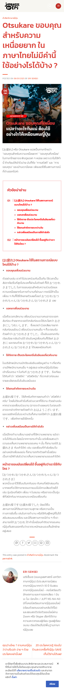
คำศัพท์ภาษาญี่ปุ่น (10, 18)
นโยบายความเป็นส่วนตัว (29, 670)
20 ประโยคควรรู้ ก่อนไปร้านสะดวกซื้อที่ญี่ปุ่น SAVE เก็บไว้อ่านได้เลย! (46, 649)
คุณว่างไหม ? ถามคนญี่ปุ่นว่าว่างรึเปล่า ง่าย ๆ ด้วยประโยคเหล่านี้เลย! (17, 649)
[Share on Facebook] (23, 543)
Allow (52, 684)
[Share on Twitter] (29, 543)
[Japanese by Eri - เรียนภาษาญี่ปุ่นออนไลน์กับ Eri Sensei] (14, 6)
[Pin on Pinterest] (41, 543)
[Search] (50, 6)
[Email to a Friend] (35, 543)
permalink (7, 558)
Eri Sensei (33, 78)
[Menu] (58, 6)
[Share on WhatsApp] (16, 543)
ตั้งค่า (14, 677)
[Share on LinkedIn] (47, 543)
